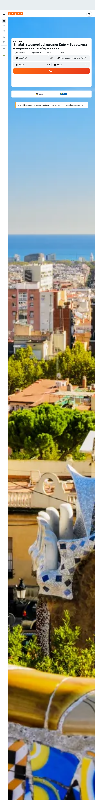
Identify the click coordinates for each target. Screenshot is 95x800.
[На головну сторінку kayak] (15, 13)
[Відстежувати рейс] (4, 42)
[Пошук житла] (4, 26)
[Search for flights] (4, 21)
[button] (3, 13)
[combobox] (51, 52)
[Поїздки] (4, 49)
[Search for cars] (4, 30)
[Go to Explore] (4, 37)
